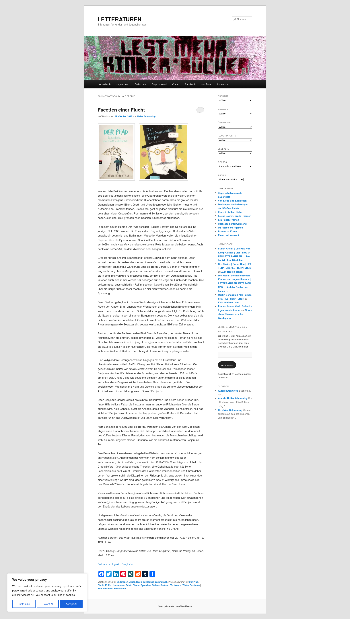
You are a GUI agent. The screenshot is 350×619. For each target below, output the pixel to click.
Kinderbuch (104, 84)
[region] (47, 592)
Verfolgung (175, 585)
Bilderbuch (140, 84)
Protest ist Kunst (227, 231)
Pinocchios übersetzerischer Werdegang (235, 313)
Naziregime (119, 585)
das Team (206, 84)
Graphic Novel (159, 84)
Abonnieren (227, 364)
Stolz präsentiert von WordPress (175, 606)
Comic (175, 84)
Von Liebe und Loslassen (232, 200)
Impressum (223, 84)
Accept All (71, 604)
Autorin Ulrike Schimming (233, 398)
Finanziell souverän (229, 235)
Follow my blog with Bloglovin (115, 564)
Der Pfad (193, 581)
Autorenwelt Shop (228, 390)
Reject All (47, 604)
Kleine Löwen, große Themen (234, 216)
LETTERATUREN (119, 19)
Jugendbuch (122, 84)
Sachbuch (190, 84)
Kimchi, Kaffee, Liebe (230, 212)
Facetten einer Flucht (121, 109)
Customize (24, 604)
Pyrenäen (146, 585)
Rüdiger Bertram (160, 585)
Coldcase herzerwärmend (232, 223)
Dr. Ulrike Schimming (230, 410)
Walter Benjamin (191, 585)
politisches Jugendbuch (155, 581)
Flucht (101, 585)
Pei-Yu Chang (132, 585)
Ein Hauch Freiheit (228, 219)
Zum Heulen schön (232, 271)
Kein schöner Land (228, 302)
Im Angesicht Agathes (230, 227)
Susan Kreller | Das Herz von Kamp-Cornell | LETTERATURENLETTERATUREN (234, 252)
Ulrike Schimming (146, 116)
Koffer (108, 585)
